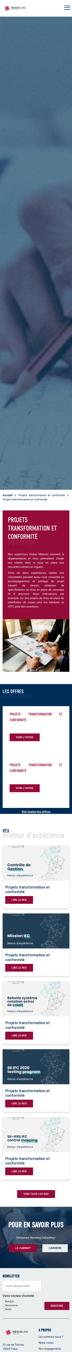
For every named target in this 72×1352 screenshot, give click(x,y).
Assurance (11, 1305)
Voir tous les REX (36, 1194)
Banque (9, 1301)
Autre (8, 1309)
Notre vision (46, 1342)
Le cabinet (23, 1248)
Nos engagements (50, 1348)
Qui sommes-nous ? (51, 1336)
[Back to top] (66, 1337)
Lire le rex (19, 900)
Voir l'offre (24, 737)
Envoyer (57, 1305)
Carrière (55, 1248)
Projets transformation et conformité (41, 495)
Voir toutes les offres (36, 811)
